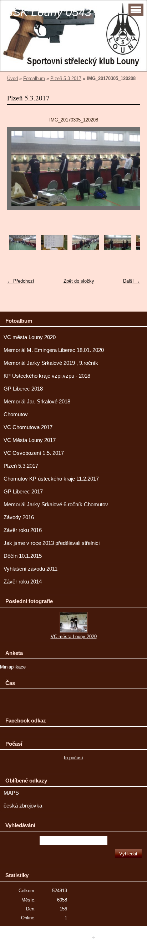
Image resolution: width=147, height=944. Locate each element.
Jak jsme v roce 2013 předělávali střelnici (52, 543)
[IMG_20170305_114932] (117, 248)
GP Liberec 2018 (23, 389)
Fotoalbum (34, 78)
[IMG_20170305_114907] (85, 248)
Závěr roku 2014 (23, 582)
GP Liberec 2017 (23, 492)
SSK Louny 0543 (48, 12)
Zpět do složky (79, 281)
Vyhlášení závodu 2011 (30, 569)
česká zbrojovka (23, 806)
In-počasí (73, 757)
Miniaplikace (13, 667)
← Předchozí (20, 281)
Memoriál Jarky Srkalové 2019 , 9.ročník (51, 363)
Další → (131, 281)
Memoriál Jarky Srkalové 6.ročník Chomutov (56, 504)
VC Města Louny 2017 (30, 440)
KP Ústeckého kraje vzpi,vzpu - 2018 (47, 376)
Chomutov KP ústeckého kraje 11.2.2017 (51, 479)
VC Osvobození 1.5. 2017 (34, 453)
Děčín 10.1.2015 (23, 556)
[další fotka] (128, 172)
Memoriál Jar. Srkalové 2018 (37, 401)
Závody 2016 (19, 517)
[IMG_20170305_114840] (54, 248)
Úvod (12, 78)
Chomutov (16, 414)
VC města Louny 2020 (30, 337)
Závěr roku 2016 (23, 530)
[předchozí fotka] (19, 172)
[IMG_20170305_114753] (22, 248)
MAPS (11, 793)
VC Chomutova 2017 (28, 427)
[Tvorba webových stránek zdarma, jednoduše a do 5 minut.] (94, 937)
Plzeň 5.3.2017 (65, 78)
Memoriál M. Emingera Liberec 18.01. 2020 (54, 350)
